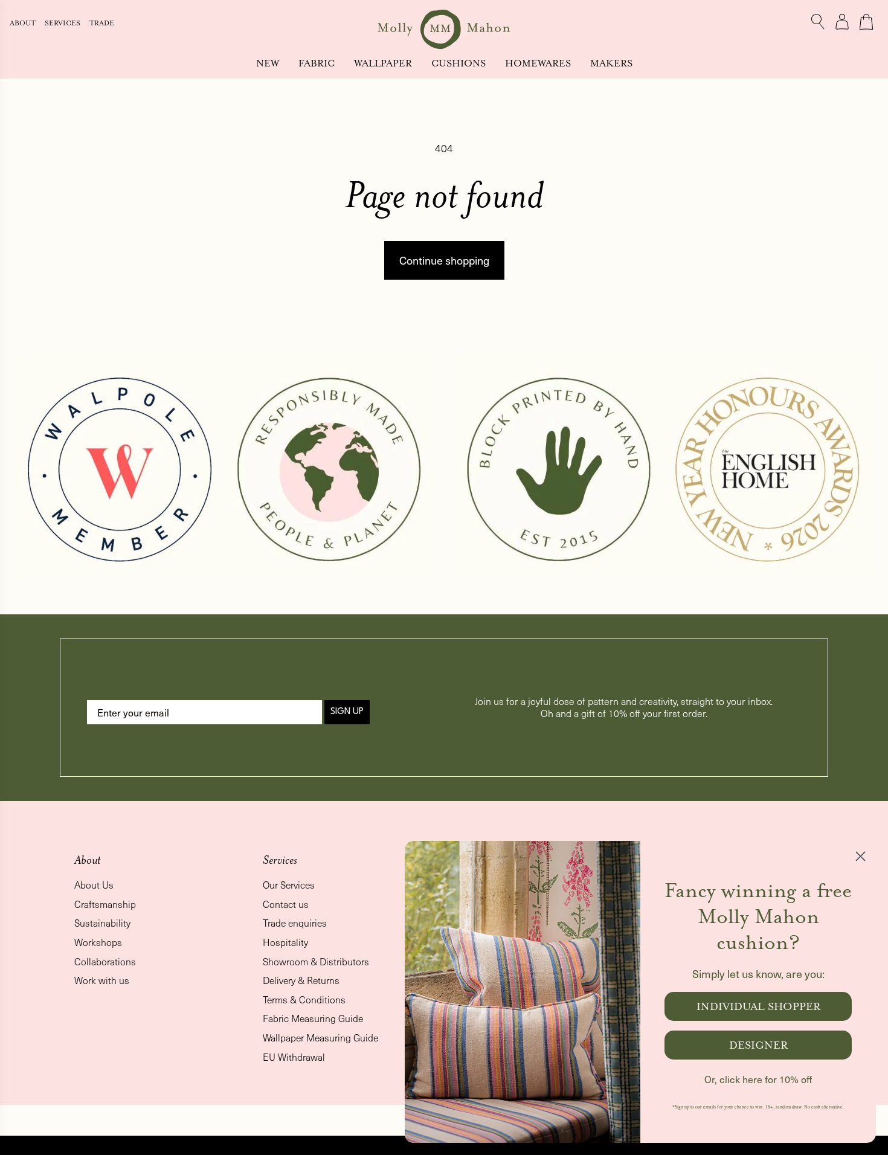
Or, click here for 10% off (758, 1079)
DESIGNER (758, 1045)
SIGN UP (347, 711)
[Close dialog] (860, 856)
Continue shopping (444, 260)
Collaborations (105, 961)
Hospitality (285, 942)
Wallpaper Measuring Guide (320, 1037)
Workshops (98, 942)
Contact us (286, 904)
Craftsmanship (105, 904)
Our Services (289, 884)
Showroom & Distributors (316, 961)
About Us (94, 884)
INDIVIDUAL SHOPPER (758, 1006)
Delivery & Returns (301, 980)
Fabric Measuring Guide (313, 1018)
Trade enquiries (295, 922)
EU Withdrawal (294, 1056)
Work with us (101, 980)
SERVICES (63, 23)
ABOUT (23, 23)
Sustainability (102, 922)
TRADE (101, 23)
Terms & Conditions (304, 999)
